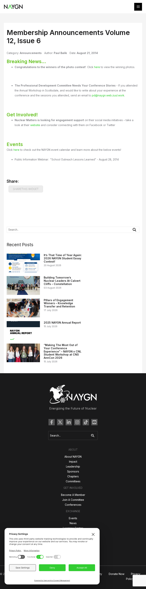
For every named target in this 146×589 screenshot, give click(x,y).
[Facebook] (51, 422)
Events (73, 518)
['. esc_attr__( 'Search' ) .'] (134, 230)
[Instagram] (77, 422)
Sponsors (73, 471)
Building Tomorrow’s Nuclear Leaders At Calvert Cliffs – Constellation (62, 281)
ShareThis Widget (26, 189)
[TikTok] (86, 422)
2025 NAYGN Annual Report (62, 322)
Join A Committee (73, 499)
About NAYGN (73, 456)
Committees (73, 481)
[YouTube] (94, 422)
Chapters (73, 476)
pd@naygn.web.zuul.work (108, 95)
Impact (73, 461)
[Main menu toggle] (138, 7)
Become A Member (73, 494)
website (35, 125)
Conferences (73, 504)
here (97, 67)
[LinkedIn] (69, 422)
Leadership (73, 466)
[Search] (94, 435)
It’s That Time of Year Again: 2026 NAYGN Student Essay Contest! (63, 258)
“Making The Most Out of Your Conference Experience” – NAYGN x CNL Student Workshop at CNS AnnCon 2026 (62, 351)
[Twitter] (60, 422)
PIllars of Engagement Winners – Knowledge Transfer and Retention (59, 303)
